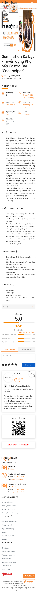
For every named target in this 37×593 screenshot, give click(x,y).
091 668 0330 (19, 489)
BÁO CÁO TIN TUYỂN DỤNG (19, 445)
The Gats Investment (18, 375)
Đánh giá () (27, 349)
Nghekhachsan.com (9, 562)
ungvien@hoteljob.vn (18, 492)
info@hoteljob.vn (17, 479)
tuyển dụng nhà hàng (20, 588)
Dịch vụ (6, 16)
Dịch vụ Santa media (9, 506)
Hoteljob (11, 469)
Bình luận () (10, 349)
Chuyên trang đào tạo (33, 15)
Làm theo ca (10, 104)
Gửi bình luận (29, 365)
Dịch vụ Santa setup (9, 509)
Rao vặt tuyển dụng (8, 536)
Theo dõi (19, 379)
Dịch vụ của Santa (8, 502)
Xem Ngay (27, 22)
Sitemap (4, 539)
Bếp (7, 114)
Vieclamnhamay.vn (8, 555)
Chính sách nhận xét (28, 332)
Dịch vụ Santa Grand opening (12, 513)
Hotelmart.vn (6, 558)
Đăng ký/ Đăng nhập (29, 8)
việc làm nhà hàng (7, 588)
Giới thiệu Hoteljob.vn (9, 521)
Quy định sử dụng (8, 528)
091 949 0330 (19, 476)
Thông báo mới (7, 525)
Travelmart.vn (6, 565)
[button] (18, 50)
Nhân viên (26, 114)
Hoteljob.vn (6, 548)
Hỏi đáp (4, 532)
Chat (18, 381)
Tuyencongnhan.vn (8, 551)
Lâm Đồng (30, 97)
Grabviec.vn (6, 569)
